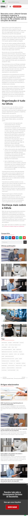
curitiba (9, 347)
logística (17, 360)
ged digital (22, 354)
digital (14, 349)
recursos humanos (11, 365)
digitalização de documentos (7, 351)
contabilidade (4, 347)
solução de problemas (11, 367)
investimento (12, 360)
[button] (10, 6)
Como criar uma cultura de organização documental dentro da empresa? (12, 480)
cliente (6, 344)
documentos (15, 351)
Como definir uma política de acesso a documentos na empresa (11, 454)
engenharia (11, 354)
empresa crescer (5, 354)
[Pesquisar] (25, 242)
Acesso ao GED (3, 3)
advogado (10, 342)
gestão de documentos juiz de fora (8, 358)
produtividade (4, 365)
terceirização (4, 370)
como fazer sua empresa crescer (15, 344)
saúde (24, 365)
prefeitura (23, 363)
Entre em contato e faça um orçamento (14, 226)
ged (18, 354)
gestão (3, 356)
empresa (20, 351)
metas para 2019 (5, 363)
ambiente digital (16, 342)
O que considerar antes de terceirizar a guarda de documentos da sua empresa (14, 429)
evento (15, 354)
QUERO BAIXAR (12, 507)
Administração (4, 342)
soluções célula (18, 367)
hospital (20, 358)
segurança (4, 367)
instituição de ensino (5, 360)
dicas (16, 347)
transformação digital (11, 370)
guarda (16, 358)
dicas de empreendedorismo (7, 349)
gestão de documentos (9, 356)
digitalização (18, 349)
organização (18, 363)
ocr (14, 363)
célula (13, 347)
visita (17, 370)
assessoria (22, 342)
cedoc (3, 344)
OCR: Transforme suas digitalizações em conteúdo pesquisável (12, 403)
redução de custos (19, 365)
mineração (11, 363)
